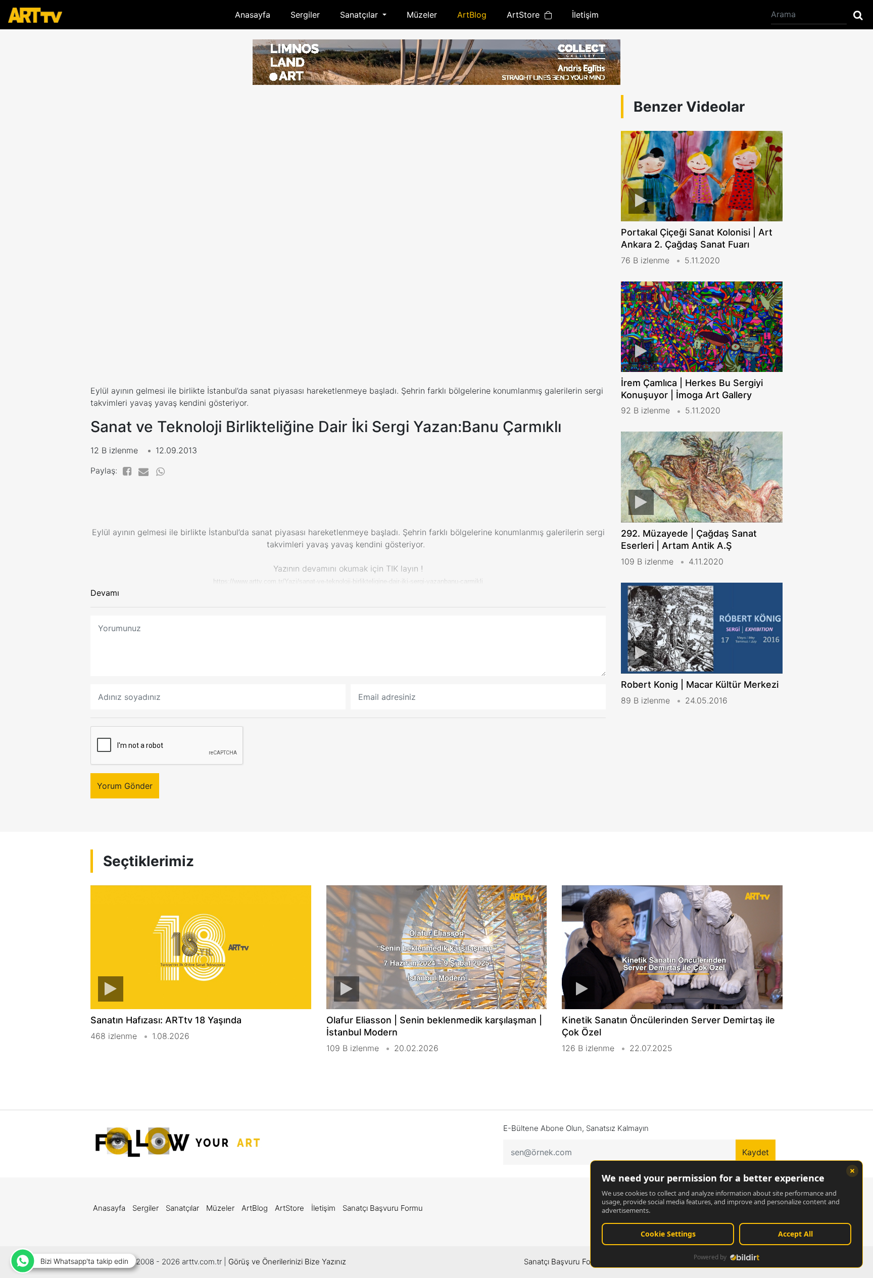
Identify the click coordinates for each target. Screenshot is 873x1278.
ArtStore (526, 15)
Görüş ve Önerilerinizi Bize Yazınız (287, 1261)
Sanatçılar (182, 1208)
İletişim (585, 15)
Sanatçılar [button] (360, 15)
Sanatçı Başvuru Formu (383, 1208)
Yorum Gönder (125, 786)
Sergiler (305, 15)
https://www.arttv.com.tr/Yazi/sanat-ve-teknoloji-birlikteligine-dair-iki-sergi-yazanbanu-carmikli (348, 581)
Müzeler (422, 15)
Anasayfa (252, 15)
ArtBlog (472, 15)
